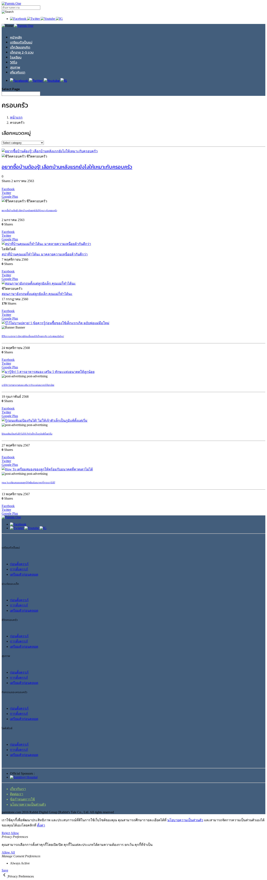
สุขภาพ (15, 67)
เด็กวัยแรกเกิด (20, 47)
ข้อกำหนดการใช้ (22, 799)
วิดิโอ (13, 62)
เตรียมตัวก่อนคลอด (24, 574)
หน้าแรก (16, 117)
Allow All (8, 852)
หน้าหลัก (16, 37)
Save (5, 870)
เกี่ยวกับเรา (17, 72)
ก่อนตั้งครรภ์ (19, 564)
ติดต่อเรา (16, 794)
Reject (6, 833)
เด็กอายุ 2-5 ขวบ (22, 52)
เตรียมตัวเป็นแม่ (21, 42)
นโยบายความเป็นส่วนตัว (28, 804)
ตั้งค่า (41, 825)
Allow (15, 833)
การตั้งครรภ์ (19, 569)
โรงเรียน (15, 57)
